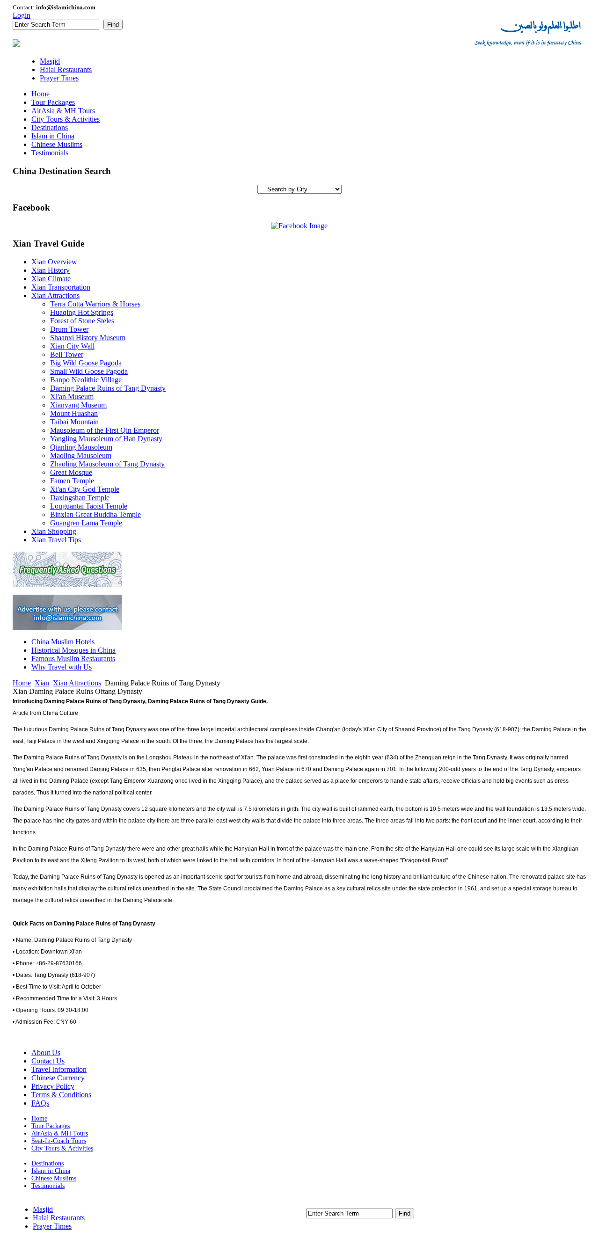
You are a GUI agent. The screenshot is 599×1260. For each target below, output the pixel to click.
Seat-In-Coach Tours (58, 1140)
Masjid (43, 1209)
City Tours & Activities (62, 1148)
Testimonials (48, 1185)
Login (21, 15)
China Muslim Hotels (63, 642)
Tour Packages (50, 1125)
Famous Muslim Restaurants (73, 659)
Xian (42, 683)
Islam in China (50, 1170)
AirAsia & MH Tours (59, 1133)
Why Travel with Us (61, 667)
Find (113, 24)
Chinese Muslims (53, 1178)
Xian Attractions (77, 683)
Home (22, 683)
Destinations (47, 1163)
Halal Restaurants (59, 1218)
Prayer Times (52, 1226)
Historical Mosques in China (73, 650)
